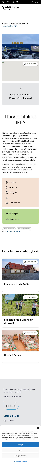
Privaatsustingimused (20, 461)
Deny (20, 450)
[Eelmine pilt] (6, 46)
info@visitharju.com (12, 396)
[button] (38, 428)
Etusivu (5, 23)
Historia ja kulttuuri (18, 23)
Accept (20, 445)
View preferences (20, 456)
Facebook (13, 187)
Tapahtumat (9, 420)
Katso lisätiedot (12, 231)
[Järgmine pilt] (35, 46)
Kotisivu (12, 182)
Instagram (13, 192)
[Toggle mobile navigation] (37, 8)
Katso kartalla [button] (31, 64)
